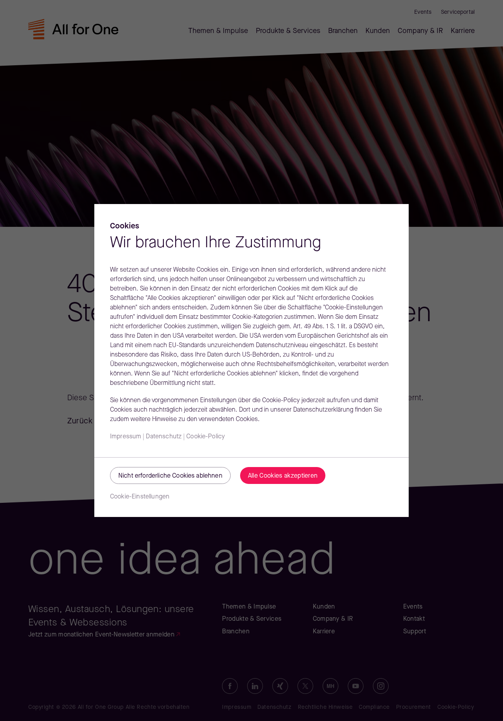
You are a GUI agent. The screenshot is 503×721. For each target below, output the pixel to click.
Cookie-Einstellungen (139, 497)
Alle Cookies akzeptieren (283, 476)
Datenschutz (164, 437)
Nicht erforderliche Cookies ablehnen (170, 476)
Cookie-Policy (205, 437)
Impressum (125, 437)
